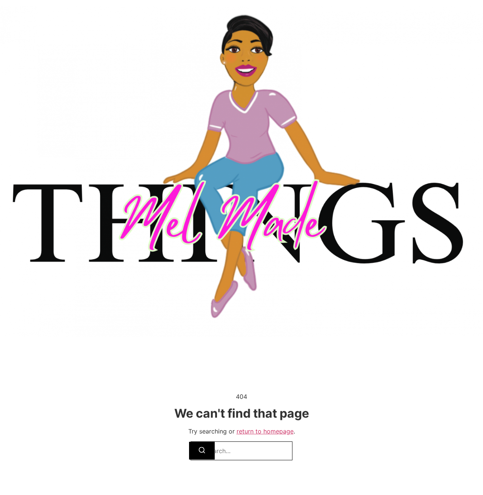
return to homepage (265, 431)
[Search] (202, 451)
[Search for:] (241, 450)
